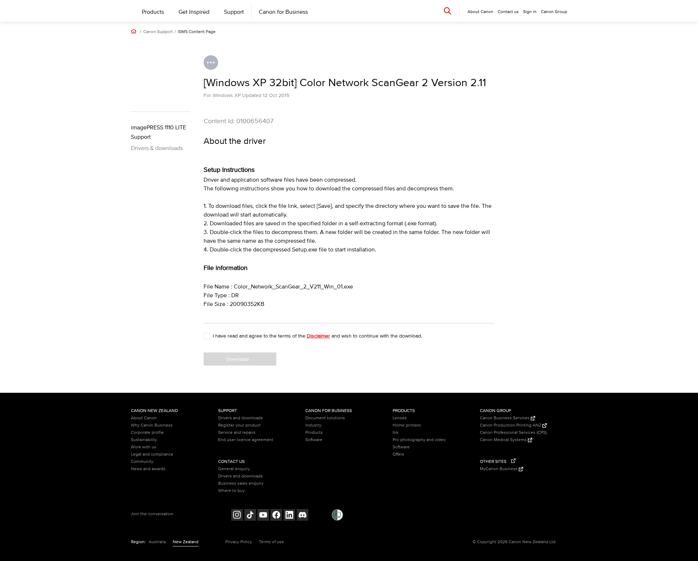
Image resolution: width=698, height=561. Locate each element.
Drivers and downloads (240, 418)
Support (234, 12)
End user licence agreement (245, 440)
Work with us (143, 447)
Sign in (530, 12)
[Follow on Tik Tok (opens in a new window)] (250, 515)
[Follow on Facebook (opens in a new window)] (276, 515)
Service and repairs (237, 432)
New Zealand (185, 542)
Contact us (508, 12)
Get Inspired (193, 12)
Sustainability (144, 440)
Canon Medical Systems (504, 440)
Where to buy (231, 490)
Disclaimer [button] (318, 336)
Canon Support (158, 32)
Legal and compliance (152, 454)
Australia (157, 542)
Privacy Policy (238, 542)
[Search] (447, 10)
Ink (395, 432)
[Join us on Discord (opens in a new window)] (302, 515)
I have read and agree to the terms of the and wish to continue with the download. (317, 336)
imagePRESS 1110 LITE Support (158, 132)
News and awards (148, 469)
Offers (398, 454)
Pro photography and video (419, 440)
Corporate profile (147, 432)
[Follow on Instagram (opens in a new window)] (237, 515)
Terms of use (271, 542)
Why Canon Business (152, 425)
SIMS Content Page (197, 32)
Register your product (239, 425)
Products (153, 12)
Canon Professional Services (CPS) (513, 432)
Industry (313, 425)
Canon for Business (283, 12)
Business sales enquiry (241, 483)
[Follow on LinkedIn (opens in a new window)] (289, 515)
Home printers (407, 425)
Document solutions (325, 418)
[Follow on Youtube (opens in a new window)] (263, 515)
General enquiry (234, 469)
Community (142, 461)
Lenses (400, 418)
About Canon (144, 418)
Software (313, 440)
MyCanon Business (499, 469)
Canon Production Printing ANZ (511, 425)
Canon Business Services (505, 418)
